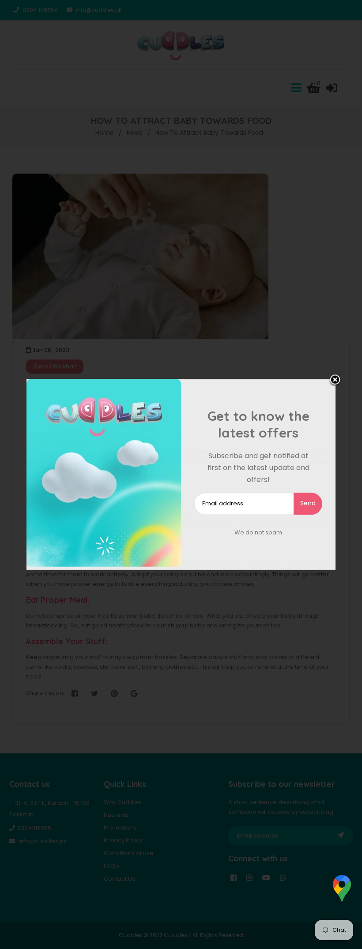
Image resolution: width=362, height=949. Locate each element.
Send (308, 503)
